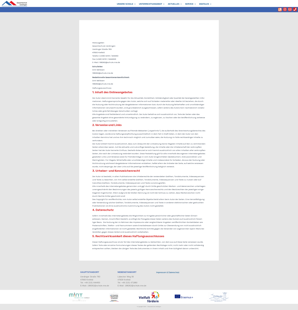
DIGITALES (204, 4)
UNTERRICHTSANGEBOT (150, 4)
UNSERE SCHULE (125, 4)
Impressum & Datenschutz (167, 272)
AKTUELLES (173, 4)
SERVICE (189, 4)
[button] (126, 4)
